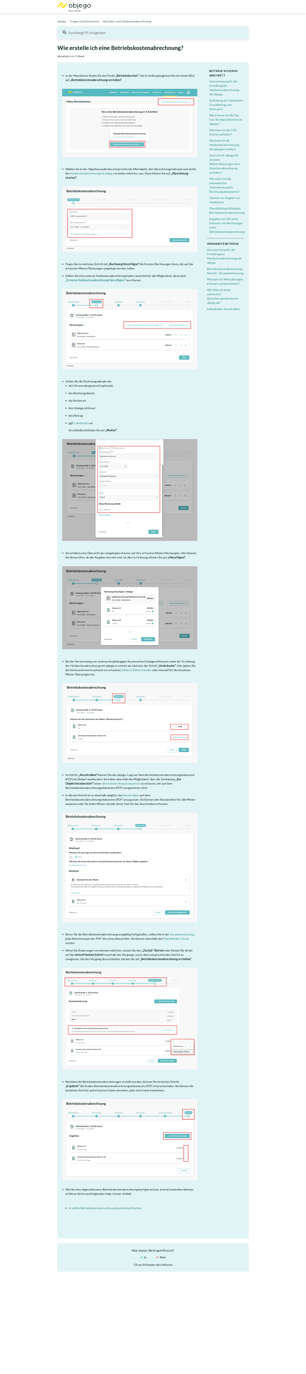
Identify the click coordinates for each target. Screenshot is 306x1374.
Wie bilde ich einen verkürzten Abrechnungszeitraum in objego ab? (222, 296)
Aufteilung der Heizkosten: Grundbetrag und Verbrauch (226, 105)
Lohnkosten (81, 423)
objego (61, 21)
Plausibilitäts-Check (176, 938)
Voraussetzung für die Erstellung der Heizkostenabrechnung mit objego (224, 88)
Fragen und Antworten (84, 21)
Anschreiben (131, 795)
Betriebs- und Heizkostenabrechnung (127, 21)
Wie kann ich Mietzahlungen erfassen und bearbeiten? (225, 281)
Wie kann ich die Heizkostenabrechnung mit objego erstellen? (224, 145)
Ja (145, 1257)
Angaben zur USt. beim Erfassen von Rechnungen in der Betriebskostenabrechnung (226, 225)
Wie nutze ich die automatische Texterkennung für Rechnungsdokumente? (224, 185)
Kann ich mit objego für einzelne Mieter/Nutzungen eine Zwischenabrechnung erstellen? (224, 164)
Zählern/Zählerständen (136, 670)
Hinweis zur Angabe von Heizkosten (224, 200)
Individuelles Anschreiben (223, 309)
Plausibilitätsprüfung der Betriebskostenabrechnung (226, 210)
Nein (163, 1257)
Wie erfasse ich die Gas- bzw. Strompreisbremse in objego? (225, 119)
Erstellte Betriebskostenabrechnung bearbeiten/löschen (105, 1208)
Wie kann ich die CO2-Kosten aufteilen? (223, 132)
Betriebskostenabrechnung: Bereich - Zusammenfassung (225, 271)
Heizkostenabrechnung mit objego (92, 173)
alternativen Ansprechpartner (121, 783)
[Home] (74, 7)
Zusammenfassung (182, 934)
